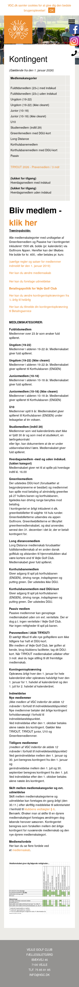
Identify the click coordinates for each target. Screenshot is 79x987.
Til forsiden (18, 30)
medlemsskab (21, 850)
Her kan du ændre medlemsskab (30, 273)
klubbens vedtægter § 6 (40, 809)
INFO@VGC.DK (39, 975)
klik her (23, 222)
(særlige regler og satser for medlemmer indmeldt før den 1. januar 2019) (35, 263)
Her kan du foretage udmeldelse (29, 281)
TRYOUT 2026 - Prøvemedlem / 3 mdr (35, 167)
